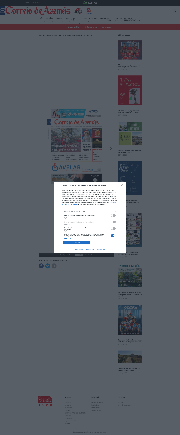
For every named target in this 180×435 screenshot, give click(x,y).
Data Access (90, 249)
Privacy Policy (101, 249)
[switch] (113, 215)
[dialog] (90, 217)
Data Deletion (79, 249)
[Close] (122, 186)
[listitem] (90, 211)
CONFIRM (76, 242)
